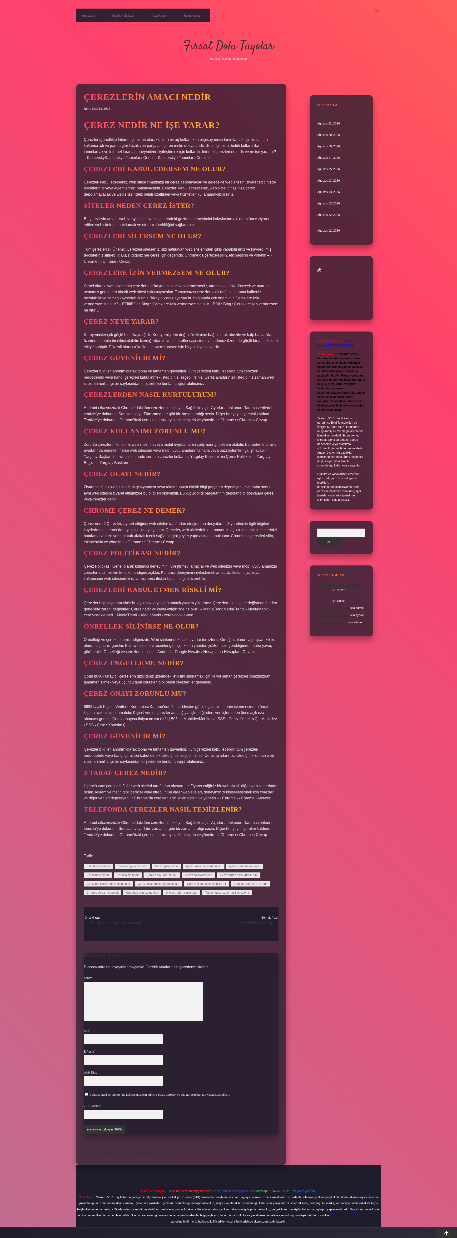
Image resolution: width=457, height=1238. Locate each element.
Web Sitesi (91, 1072)
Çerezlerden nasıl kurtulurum (239, 875)
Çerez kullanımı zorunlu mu (204, 866)
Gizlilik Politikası (123, 15)
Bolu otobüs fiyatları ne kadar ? (337, 165)
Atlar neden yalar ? (329, 153)
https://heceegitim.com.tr (154, 1154)
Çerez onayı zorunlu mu (161, 875)
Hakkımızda (192, 15)
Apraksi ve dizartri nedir (332, 622)
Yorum (88, 978)
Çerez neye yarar (98, 875)
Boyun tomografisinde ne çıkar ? (338, 142)
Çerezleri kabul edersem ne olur (158, 884)
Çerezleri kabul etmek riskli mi (206, 884)
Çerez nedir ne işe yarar (244, 866)
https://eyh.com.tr (189, 1154)
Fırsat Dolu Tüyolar (228, 46)
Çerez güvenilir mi (167, 866)
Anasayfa (88, 15)
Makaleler (102, 856)
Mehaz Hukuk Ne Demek (333, 608)
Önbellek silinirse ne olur (142, 892)
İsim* (87, 1030)
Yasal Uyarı (159, 15)
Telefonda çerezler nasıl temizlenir (227, 892)
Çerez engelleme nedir (132, 866)
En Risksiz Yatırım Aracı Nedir (117, 923)
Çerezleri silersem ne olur (250, 884)
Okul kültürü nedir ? (330, 210)
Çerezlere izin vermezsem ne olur (108, 884)
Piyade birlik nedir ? (330, 176)
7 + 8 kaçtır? (92, 1106)
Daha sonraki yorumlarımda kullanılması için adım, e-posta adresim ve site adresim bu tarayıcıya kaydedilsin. (159, 1094)
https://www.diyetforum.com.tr (108, 1154)
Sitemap (212, 1154)
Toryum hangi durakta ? (332, 199)
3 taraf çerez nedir (98, 866)
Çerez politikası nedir (198, 875)
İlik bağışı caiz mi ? (329, 187)
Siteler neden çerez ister (181, 892)
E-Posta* (89, 1051)
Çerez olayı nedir (128, 875)
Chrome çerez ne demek (103, 892)
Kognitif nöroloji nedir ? (332, 130)
